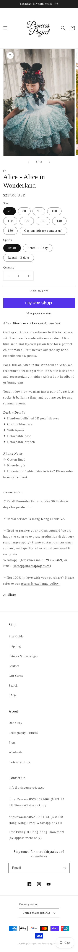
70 (9, 211)
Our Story (15, 722)
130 (43, 221)
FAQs (12, 695)
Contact (14, 666)
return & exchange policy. (40, 583)
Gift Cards (16, 675)
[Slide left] (28, 162)
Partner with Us (19, 762)
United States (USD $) (36, 912)
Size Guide (16, 636)
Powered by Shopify (50, 944)
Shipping (15, 646)
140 (59, 221)
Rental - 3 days (18, 257)
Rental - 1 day (38, 248)
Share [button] (12, 594)
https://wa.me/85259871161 (30, 817)
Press (12, 742)
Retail (12, 248)
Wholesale (15, 752)
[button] (5, 28)
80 (24, 211)
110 (10, 221)
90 (39, 211)
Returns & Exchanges (23, 656)
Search (13, 685)
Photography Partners (23, 732)
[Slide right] (49, 162)
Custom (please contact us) (43, 230)
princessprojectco (33, 944)
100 (54, 211)
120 (26, 221)
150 (10, 230)
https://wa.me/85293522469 (29, 799)
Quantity (8, 267)
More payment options (39, 313)
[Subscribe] (64, 868)
